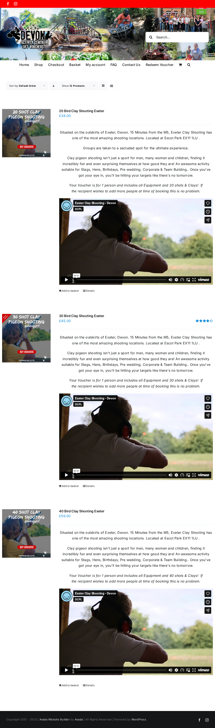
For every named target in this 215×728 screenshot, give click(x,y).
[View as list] (112, 86)
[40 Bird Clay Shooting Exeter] (26, 533)
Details (90, 290)
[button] (188, 64)
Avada (79, 719)
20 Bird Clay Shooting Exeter (81, 111)
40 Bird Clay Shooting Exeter (81, 511)
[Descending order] (54, 85)
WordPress (138, 719)
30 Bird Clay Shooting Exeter (81, 316)
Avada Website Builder (54, 719)
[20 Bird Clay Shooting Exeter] (26, 133)
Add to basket (70, 290)
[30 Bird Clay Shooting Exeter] (26, 338)
